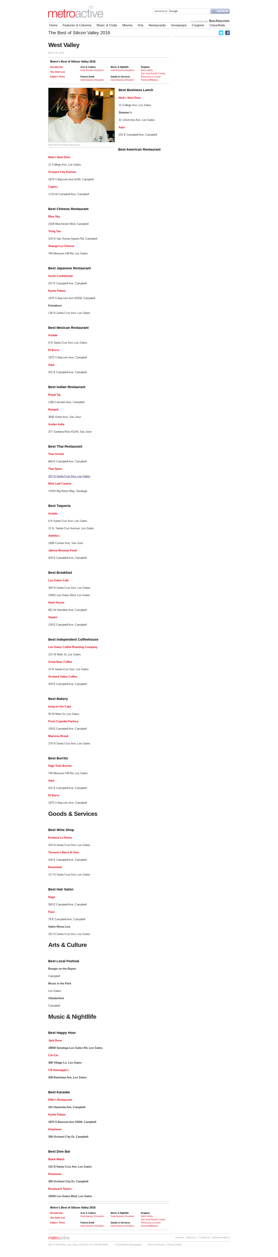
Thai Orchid (56, 454)
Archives (179, 1237)
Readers (99, 70)
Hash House (56, 602)
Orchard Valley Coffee (62, 676)
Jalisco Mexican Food (62, 550)
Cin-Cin (53, 1055)
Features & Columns (77, 25)
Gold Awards (86, 70)
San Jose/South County (153, 73)
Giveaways (179, 25)
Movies (127, 25)
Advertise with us (221, 1237)
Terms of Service (156, 1244)
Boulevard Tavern (59, 1188)
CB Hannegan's (58, 1070)
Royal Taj (54, 394)
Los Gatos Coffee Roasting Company (72, 647)
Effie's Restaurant (60, 1099)
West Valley (147, 70)
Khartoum (54, 1129)
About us (191, 1237)
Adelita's (54, 535)
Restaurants (157, 25)
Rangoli (53, 409)
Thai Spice (55, 468)
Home (53, 25)
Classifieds (217, 25)
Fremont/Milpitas (149, 80)
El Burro (53, 350)
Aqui (122, 127)
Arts (141, 25)
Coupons (198, 25)
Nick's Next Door (130, 97)
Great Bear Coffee (60, 661)
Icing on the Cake (59, 706)
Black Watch (56, 1159)
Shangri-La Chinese (61, 246)
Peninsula (146, 76)
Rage (51, 897)
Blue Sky (54, 216)
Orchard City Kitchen (62, 172)
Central (157, 76)
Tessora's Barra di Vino (63, 852)
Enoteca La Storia (60, 837)
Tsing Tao (54, 231)
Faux (51, 911)
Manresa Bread (58, 736)
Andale (52, 335)
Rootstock (55, 867)
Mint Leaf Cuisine (59, 483)
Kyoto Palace (57, 290)
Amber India (56, 424)
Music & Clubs (107, 25)
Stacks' (53, 617)
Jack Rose (55, 1040)
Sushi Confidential (60, 276)
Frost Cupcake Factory (63, 721)
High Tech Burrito (60, 765)
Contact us (204, 1237)
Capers (53, 186)
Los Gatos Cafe (58, 580)
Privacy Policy (174, 1244)
